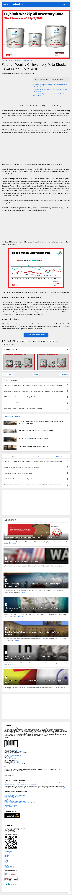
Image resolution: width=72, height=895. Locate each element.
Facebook (6, 855)
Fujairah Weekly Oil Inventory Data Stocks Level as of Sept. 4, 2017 (52, 365)
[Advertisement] (16, 89)
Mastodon (6, 861)
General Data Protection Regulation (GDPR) (14, 801)
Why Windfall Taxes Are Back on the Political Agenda (33, 438)
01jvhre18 (10, 756)
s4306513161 (14, 759)
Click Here (23, 809)
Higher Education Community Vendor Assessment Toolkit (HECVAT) (20, 802)
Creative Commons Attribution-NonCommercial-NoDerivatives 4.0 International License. (34, 783)
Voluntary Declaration (9, 806)
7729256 (59, 769)
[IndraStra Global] (18, 4)
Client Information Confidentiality (12, 796)
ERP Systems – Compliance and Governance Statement (18, 799)
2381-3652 (9, 749)
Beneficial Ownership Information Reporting (15, 795)
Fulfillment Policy (8, 800)
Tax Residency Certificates (10, 805)
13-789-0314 (16, 762)
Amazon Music (8, 852)
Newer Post (7, 374)
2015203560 (20, 751)
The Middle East (27, 60)
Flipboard (6, 857)
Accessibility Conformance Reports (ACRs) (14, 794)
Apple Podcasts (8, 854)
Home (3, 60)
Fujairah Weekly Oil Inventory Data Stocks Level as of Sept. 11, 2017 (18, 365)
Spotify (6, 865)
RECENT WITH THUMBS (12, 416)
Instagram (6, 859)
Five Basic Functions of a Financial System (21, 562)
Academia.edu (8, 851)
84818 (10, 757)
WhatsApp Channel (9, 866)
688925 (17, 761)
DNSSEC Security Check (10, 797)
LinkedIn (6, 860)
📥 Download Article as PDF (36, 334)
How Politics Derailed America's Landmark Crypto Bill (33, 446)
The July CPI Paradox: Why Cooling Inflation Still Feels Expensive (36, 430)
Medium (6, 862)
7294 (16, 760)
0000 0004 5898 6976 (12, 754)
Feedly (6, 856)
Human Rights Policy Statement (12, 804)
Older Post (65, 374)
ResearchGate (8, 864)
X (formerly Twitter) (9, 867)
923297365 (14, 750)
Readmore (13, 543)
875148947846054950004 (14, 755)
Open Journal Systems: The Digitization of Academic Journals (29, 538)
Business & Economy (14, 60)
